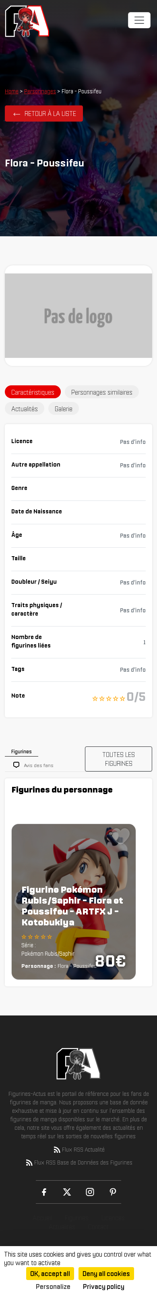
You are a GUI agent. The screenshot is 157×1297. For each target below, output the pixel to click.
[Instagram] (90, 1192)
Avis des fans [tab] (39, 765)
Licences (113, 1218)
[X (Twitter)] (67, 1192)
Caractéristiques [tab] (32, 392)
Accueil (42, 1218)
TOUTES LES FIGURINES (118, 758)
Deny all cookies (106, 1274)
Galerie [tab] (63, 409)
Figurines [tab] (21, 751)
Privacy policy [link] (103, 1286)
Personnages (40, 91)
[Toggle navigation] (139, 20)
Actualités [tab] (24, 409)
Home (12, 91)
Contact (98, 1227)
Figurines (77, 1218)
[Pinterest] (113, 1192)
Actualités (62, 1227)
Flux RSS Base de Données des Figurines (83, 1162)
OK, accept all (50, 1274)
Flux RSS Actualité (83, 1149)
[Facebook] (44, 1192)
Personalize (53, 1286)
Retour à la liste (50, 113)
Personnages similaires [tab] (101, 392)
